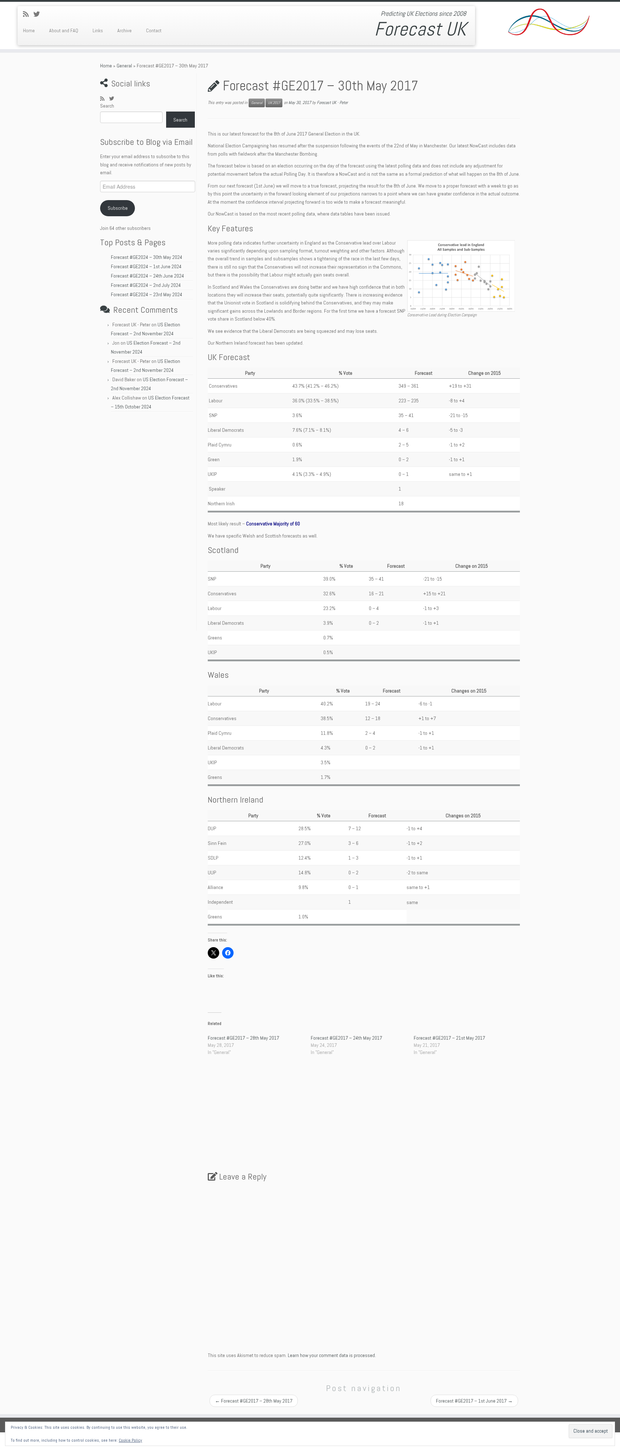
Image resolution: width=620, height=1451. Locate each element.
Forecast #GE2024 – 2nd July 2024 (146, 285)
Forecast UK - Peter (332, 102)
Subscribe (118, 208)
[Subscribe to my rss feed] (28, 14)
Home (29, 30)
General (124, 65)
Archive (124, 30)
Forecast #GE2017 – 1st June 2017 (474, 1401)
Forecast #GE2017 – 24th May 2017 (346, 1038)
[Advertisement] (147, 523)
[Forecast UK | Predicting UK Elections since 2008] (548, 23)
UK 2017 (274, 102)
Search (107, 106)
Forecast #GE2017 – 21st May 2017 (449, 1038)
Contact (153, 30)
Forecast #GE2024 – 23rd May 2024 (146, 294)
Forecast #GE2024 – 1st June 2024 (146, 266)
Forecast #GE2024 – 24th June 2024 (147, 276)
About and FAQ (63, 30)
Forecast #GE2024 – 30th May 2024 (146, 257)
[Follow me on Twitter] (38, 14)
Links (98, 30)
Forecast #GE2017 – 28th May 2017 (243, 1038)
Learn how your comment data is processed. (332, 1355)
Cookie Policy (130, 1440)
